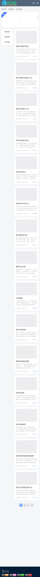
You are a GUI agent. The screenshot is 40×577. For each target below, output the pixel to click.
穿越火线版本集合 (22, 46)
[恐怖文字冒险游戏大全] (26, 478)
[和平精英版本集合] (26, 131)
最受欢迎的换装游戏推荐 (25, 456)
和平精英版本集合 (22, 140)
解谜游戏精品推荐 (22, 361)
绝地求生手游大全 (22, 203)
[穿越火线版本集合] (26, 37)
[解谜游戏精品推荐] (26, 352)
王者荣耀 (19, 298)
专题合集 (11, 9)
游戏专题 (19, 9)
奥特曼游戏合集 (21, 235)
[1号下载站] (9, 3)
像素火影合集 (21, 266)
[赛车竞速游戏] (26, 320)
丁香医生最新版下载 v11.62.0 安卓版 (20, 22)
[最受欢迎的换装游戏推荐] (26, 446)
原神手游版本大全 (22, 109)
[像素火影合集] (26, 257)
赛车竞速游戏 (21, 330)
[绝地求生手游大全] (26, 194)
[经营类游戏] (26, 383)
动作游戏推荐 (21, 424)
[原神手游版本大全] (26, 99)
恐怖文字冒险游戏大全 (24, 487)
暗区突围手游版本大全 (24, 78)
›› (32, 505)
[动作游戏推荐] (26, 415)
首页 (4, 9)
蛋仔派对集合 (21, 172)
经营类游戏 (20, 393)
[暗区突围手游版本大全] (26, 68)
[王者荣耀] (26, 289)
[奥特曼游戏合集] (26, 225)
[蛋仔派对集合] (26, 162)
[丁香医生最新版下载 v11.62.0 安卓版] (20, 17)
